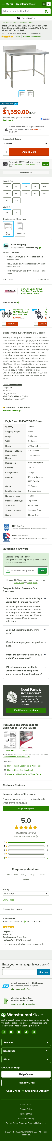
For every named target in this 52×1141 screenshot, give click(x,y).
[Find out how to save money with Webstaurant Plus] (2, 310)
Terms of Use (19, 583)
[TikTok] (26, 1032)
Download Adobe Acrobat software (16, 757)
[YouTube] (11, 1032)
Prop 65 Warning (12, 410)
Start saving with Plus (20, 989)
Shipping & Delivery (37, 1090)
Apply (46, 164)
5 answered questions (32, 37)
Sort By (6, 889)
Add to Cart (12, 324)
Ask (42, 570)
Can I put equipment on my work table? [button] (22, 632)
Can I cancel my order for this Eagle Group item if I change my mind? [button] (24, 600)
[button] (21, 93)
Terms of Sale (26, 1105)
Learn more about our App (23, 1004)
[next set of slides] (49, 317)
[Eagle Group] (10, 291)
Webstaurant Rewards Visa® (24, 164)
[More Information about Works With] (18, 302)
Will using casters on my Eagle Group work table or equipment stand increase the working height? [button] (24, 671)
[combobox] (26, 11)
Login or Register (26, 808)
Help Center (26, 1074)
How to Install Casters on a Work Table (28, 766)
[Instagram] (3, 1032)
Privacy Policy (32, 583)
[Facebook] (18, 1032)
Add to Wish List (26, 173)
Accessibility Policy (26, 1119)
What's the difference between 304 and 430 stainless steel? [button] (24, 656)
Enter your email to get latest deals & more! (25, 966)
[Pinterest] (33, 1032)
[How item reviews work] (37, 836)
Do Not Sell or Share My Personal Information (26, 1123)
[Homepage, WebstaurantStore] (26, 4)
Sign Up (43, 972)
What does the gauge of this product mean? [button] (24, 644)
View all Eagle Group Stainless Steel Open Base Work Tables (32, 291)
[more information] (40, 247)
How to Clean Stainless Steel (28, 770)
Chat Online (13, 1090)
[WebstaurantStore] (26, 1014)
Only (5, 108)
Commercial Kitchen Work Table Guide (28, 774)
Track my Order (26, 1082)
